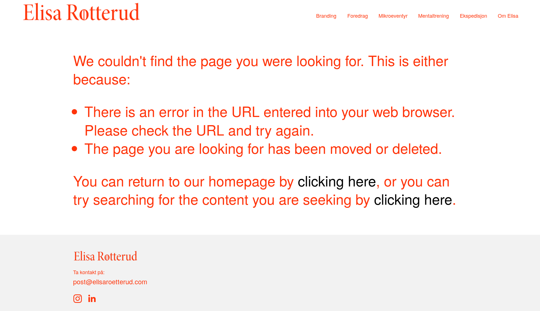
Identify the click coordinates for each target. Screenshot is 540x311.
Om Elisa (508, 15)
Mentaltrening (433, 15)
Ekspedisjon (473, 15)
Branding (326, 15)
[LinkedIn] (91, 298)
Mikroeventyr (393, 15)
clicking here (337, 180)
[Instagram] (77, 298)
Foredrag (357, 15)
